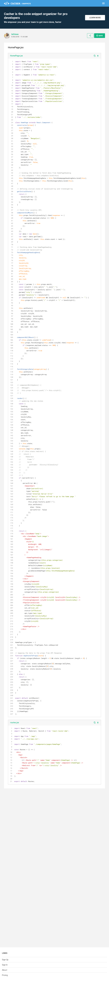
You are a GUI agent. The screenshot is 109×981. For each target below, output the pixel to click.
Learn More (95, 17)
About (4, 970)
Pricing (5, 975)
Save (99, 35)
